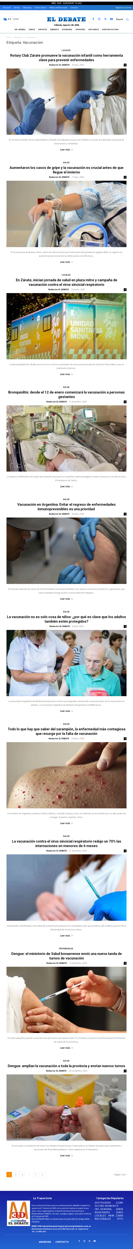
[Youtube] (111, 19)
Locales (66, 50)
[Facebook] (93, 19)
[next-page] (42, 1174)
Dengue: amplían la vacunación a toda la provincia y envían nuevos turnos (66, 1066)
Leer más (65, 149)
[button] (123, 19)
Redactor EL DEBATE (59, 64)
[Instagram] (99, 19)
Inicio (8, 37)
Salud (66, 162)
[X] (105, 19)
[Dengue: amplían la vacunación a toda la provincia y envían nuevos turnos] (66, 1107)
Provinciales (66, 948)
